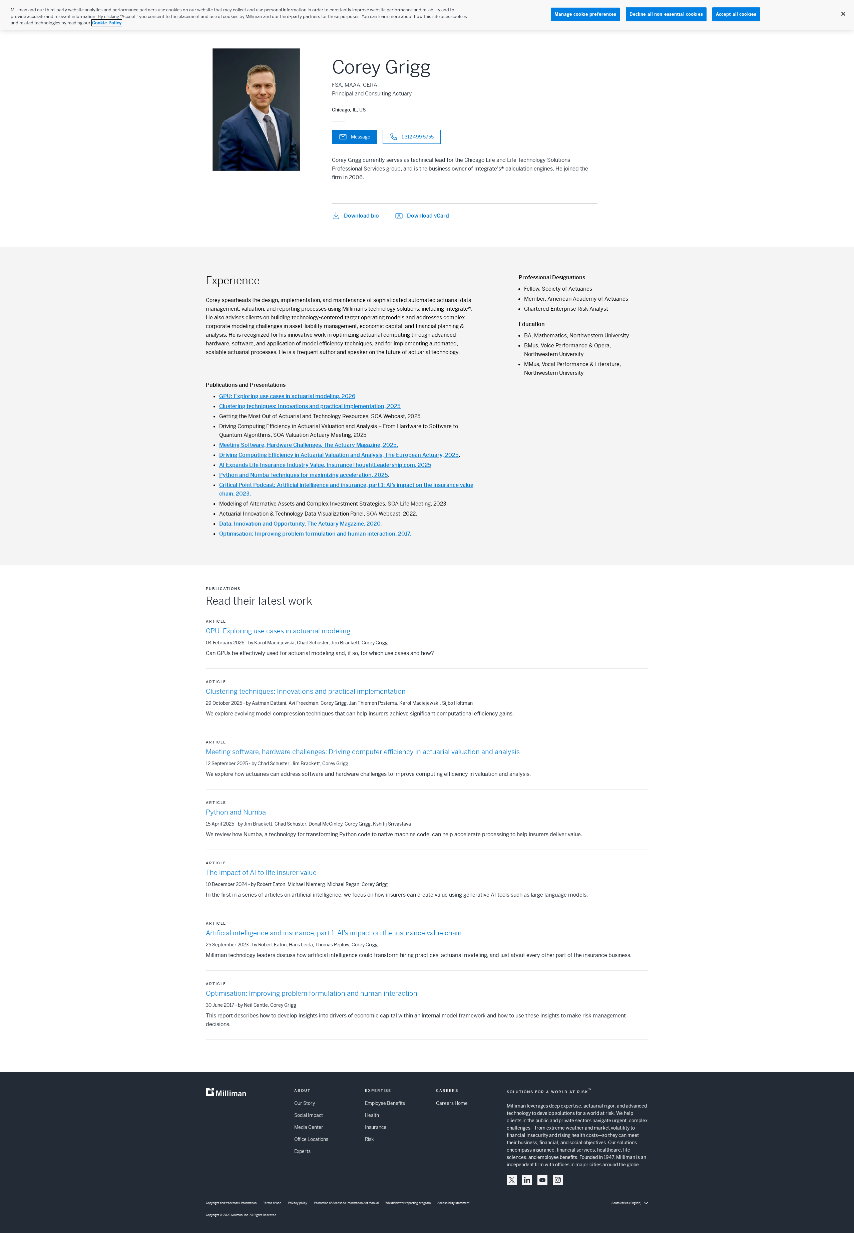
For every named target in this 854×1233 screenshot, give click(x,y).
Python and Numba (236, 812)
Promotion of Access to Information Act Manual (346, 1203)
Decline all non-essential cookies (666, 14)
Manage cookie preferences (585, 14)
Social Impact (308, 1115)
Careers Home (452, 1103)
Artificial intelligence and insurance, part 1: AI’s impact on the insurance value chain (334, 933)
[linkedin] (527, 1180)
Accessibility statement (453, 1203)
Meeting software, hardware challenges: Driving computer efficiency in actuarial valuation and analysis (363, 752)
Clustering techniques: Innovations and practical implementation (306, 691)
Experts (302, 1151)
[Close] (843, 14)
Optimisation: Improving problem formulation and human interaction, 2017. (315, 533)
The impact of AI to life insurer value (261, 873)
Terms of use (272, 1203)
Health (372, 1115)
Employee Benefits (385, 1103)
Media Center (308, 1127)
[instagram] (558, 1180)
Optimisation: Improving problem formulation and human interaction (311, 993)
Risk (369, 1139)
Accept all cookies (736, 14)
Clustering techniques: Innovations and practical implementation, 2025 (310, 406)
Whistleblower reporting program (408, 1203)
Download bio (361, 215)
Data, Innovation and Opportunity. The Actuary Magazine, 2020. (300, 523)
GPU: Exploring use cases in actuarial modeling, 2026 (287, 396)
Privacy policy (297, 1203)
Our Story (304, 1103)
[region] (427, 15)
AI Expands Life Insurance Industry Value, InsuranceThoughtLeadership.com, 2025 (325, 465)
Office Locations (311, 1139)
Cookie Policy (106, 23)
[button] (512, 1180)
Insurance (375, 1127)
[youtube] (542, 1180)
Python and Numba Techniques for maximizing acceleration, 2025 (303, 475)
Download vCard (428, 215)
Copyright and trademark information (231, 1203)
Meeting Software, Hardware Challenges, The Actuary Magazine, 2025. (308, 444)
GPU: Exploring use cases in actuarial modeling (278, 631)
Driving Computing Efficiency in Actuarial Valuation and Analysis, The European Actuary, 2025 (339, 454)
